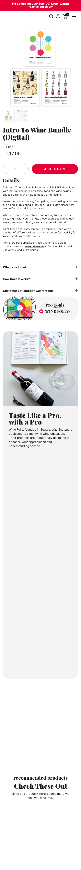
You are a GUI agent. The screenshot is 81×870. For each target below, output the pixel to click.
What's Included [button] (14, 267)
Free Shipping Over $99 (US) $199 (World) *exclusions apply (40, 5)
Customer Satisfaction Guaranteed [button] (28, 291)
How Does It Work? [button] (16, 279)
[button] (51, 16)
